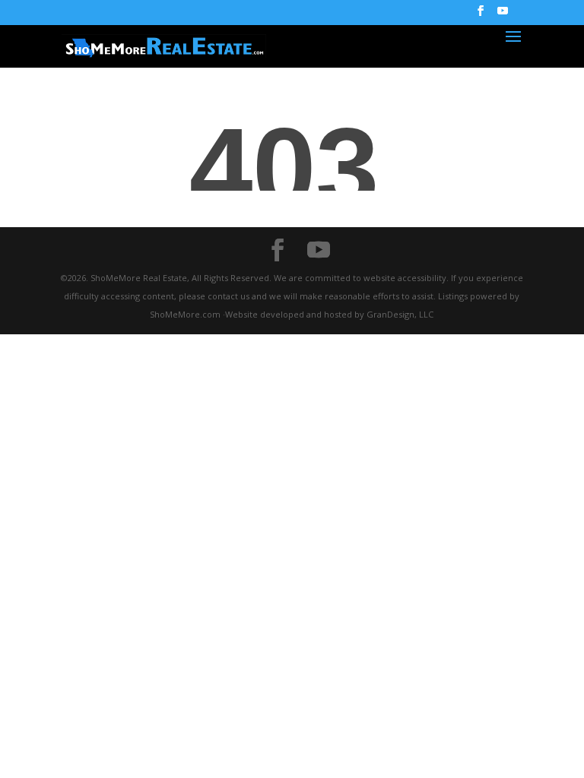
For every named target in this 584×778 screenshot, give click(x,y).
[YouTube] (502, 15)
